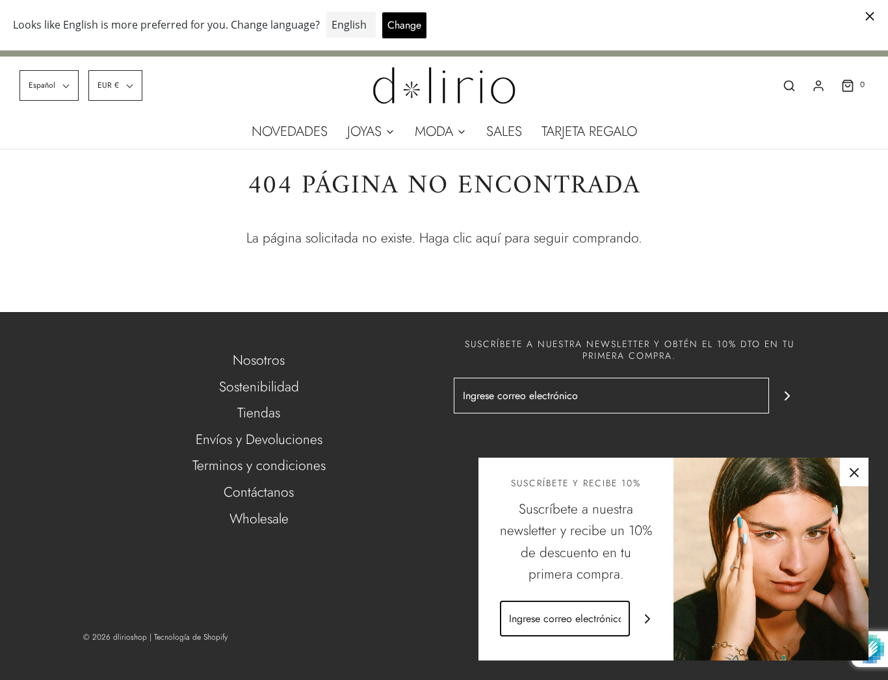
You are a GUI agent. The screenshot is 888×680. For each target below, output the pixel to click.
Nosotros (259, 360)
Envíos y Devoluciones (259, 439)
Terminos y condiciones (259, 465)
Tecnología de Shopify (191, 637)
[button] (49, 85)
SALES (504, 131)
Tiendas (258, 413)
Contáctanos (259, 492)
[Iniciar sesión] (818, 85)
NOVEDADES (290, 131)
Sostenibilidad (259, 387)
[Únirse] (787, 395)
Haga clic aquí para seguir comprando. (530, 238)
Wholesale (259, 519)
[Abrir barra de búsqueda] (789, 85)
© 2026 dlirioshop (115, 637)
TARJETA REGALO (589, 131)
